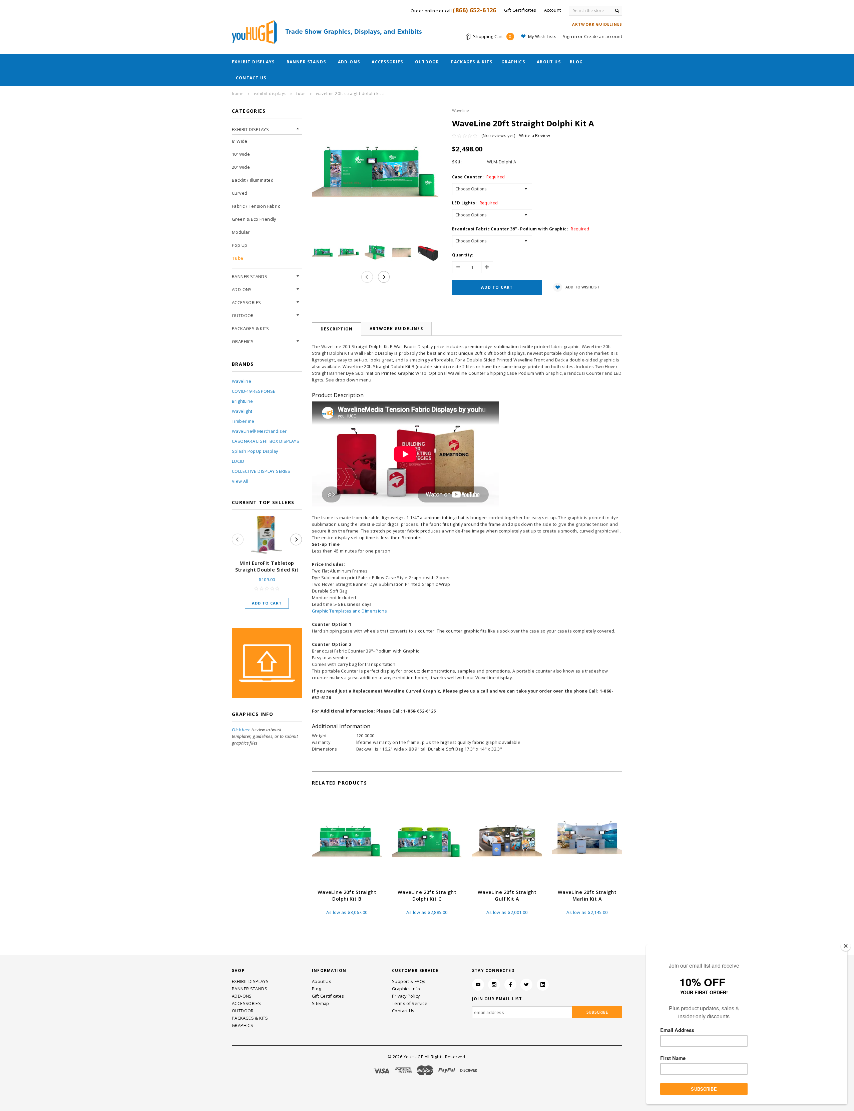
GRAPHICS (513, 62)
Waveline (241, 381)
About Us (549, 62)
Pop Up (239, 245)
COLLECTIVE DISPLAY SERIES (261, 471)
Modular (241, 232)
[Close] (846, 946)
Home (238, 93)
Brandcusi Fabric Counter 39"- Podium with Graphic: (520, 229)
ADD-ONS (349, 62)
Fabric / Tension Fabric (256, 206)
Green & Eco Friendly (254, 219)
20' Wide (241, 167)
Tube (301, 93)
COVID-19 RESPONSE (253, 391)
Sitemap (320, 1003)
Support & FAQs (408, 981)
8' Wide (240, 141)
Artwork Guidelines (396, 328)
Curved (239, 193)
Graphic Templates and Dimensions (349, 611)
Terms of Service (409, 1003)
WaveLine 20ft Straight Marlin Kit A (587, 895)
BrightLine (242, 401)
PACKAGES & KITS (471, 62)
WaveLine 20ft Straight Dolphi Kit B (347, 895)
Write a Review (534, 135)
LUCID (238, 461)
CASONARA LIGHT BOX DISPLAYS (265, 441)
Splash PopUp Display (255, 451)
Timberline (243, 421)
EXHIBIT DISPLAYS (253, 62)
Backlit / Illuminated (253, 180)
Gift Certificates (328, 996)
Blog (576, 62)
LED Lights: (475, 203)
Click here (241, 730)
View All (240, 481)
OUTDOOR (427, 62)
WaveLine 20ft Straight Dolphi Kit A (350, 93)
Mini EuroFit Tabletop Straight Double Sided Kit (267, 566)
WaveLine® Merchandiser (259, 431)
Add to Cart (267, 603)
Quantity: (462, 255)
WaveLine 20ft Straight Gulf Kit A (507, 895)
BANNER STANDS (306, 62)
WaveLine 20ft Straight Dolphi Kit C (427, 895)
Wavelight (242, 411)
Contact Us (251, 78)
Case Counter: (478, 177)
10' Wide (241, 154)
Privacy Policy (406, 996)
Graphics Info (406, 989)
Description (337, 329)
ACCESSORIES (387, 62)
